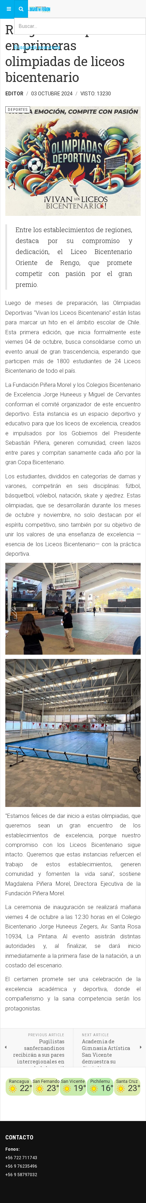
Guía (136, 1100)
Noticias (132, 1108)
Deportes (71, 1100)
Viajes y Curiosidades (106, 1100)
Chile (54, 1100)
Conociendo (34, 1100)
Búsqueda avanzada (37, 47)
